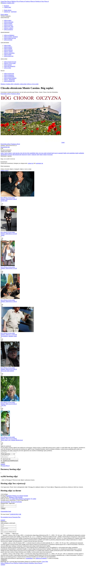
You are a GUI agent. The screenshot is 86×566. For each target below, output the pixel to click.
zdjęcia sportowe (8, 29)
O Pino (16, 497)
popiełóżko (32, 153)
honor (41, 154)
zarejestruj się (39, 163)
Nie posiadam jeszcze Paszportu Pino (10, 517)
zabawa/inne (23, 84)
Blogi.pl (33, 1)
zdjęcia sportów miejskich (11, 36)
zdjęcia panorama (8, 22)
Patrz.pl (9, 1)
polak (45, 153)
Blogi (16, 498)
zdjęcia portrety (8, 47)
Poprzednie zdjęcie (6, 93)
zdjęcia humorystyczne (10, 61)
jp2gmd (49, 153)
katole (76, 153)
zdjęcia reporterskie (9, 76)
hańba (65, 153)
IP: (2, 459)
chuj (21, 153)
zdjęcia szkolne (8, 48)
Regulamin (9, 495)
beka (37, 153)
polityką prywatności (41, 558)
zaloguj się (31, 163)
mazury (10, 153)
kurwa (6, 153)
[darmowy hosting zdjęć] (7, 3)
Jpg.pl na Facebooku (16, 501)
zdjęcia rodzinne (8, 50)
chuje (37, 154)
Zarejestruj (14, 11)
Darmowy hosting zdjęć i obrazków (10, 84)
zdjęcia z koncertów (9, 53)
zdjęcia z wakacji (8, 28)
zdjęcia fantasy (8, 64)
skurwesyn (25, 154)
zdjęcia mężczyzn (8, 56)
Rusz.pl (47, 1)
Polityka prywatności (17, 495)
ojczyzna (41, 153)
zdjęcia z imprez (8, 51)
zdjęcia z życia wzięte (10, 63)
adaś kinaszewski (17, 154)
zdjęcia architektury (9, 35)
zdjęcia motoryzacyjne (10, 38)
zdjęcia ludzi (7, 45)
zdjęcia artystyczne (9, 73)
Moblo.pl (14, 1)
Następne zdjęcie (15, 93)
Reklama (11, 497)
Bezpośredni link (5, 147)
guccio (56, 153)
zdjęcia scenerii (8, 23)
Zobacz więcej (4, 170)
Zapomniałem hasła (6, 511)
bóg (28, 153)
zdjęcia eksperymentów (10, 78)
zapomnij (60, 153)
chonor (45, 154)
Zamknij (3, 464)
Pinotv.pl (22, 1)
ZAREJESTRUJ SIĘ (15, 514)
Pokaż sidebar (4, 14)
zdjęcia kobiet (7, 54)
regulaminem (29, 558)
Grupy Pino (45, 561)
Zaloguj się (7, 11)
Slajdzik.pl (38, 1)
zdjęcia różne (7, 68)
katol (52, 153)
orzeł (14, 153)
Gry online (12, 498)
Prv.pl (18, 1)
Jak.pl (42, 1)
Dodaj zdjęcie (7, 10)
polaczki (34, 154)
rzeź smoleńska (71, 153)
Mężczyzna (15, 533)
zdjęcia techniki (8, 39)
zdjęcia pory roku (8, 26)
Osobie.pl (27, 1)
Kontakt (26, 495)
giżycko (25, 153)
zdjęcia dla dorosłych (9, 66)
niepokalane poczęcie (6, 154)
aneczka (17, 153)
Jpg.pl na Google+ (5, 501)
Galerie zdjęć (7, 7)
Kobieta (7, 533)
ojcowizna (50, 154)
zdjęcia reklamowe (9, 75)
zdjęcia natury (7, 20)
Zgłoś (62, 142)
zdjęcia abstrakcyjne (9, 81)
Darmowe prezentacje (24, 498)
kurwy (29, 154)
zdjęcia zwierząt (8, 25)
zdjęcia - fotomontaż (9, 79)
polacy (2, 153)
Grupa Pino (4, 1)
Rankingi (6, 5)
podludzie (81, 153)
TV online (33, 498)
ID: (2, 460)
